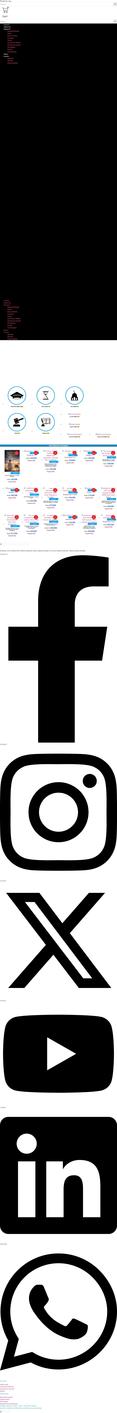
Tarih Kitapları (12, 52)
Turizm (9, 40)
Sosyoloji (10, 38)
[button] (58, 181)
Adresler (10, 61)
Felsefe (9, 49)
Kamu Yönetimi (12, 36)
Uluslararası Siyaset (14, 45)
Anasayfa (6, 24)
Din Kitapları (11, 47)
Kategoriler (7, 29)
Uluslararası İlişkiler (14, 43)
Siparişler (10, 58)
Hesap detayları (12, 63)
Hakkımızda (7, 27)
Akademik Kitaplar (13, 31)
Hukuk (9, 33)
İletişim (6, 54)
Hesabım (6, 56)
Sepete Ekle (12, 482)
